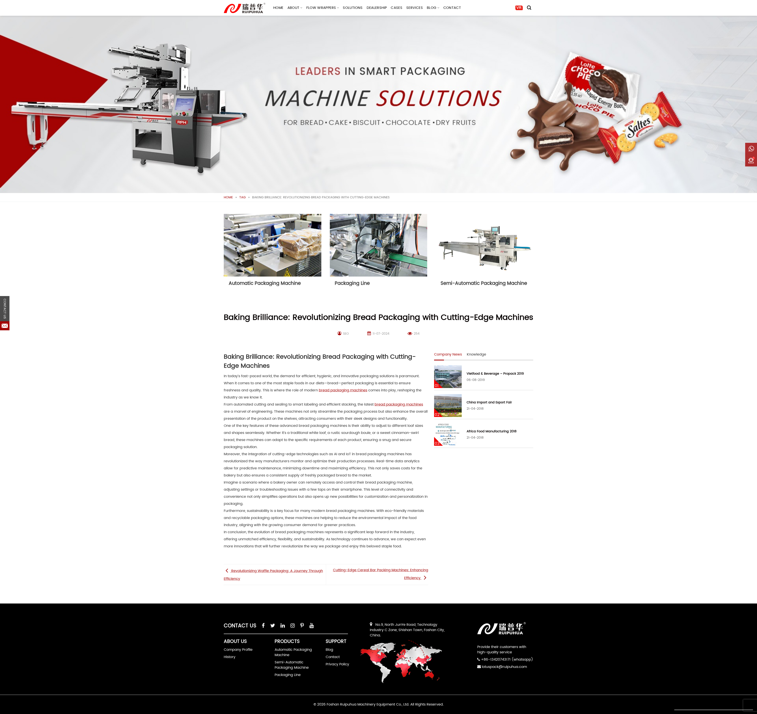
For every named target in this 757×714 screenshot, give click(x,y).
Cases (396, 8)
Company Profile (238, 650)
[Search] (529, 7)
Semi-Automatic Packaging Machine (292, 664)
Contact (452, 8)
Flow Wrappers (321, 8)
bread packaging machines (343, 390)
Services (414, 8)
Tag (242, 197)
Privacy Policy (337, 664)
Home (278, 8)
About (293, 8)
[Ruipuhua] (244, 8)
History (229, 657)
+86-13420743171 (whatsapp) (507, 659)
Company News (448, 354)
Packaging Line (288, 675)
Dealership (377, 8)
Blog (431, 8)
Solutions (353, 8)
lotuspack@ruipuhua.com (504, 667)
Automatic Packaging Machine (293, 652)
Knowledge (476, 354)
